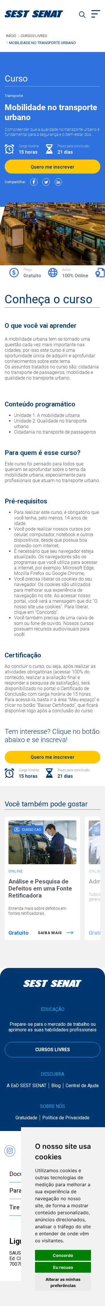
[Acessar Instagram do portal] (10, 1148)
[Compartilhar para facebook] (34, 182)
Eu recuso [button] (63, 1267)
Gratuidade (26, 1117)
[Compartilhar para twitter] (46, 182)
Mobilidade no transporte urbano (42, 43)
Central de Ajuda (82, 1085)
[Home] (41, 13)
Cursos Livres (34, 36)
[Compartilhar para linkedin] (58, 182)
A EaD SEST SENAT (26, 1085)
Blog (56, 1085)
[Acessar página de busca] (82, 15)
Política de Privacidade (66, 1117)
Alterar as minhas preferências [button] (63, 1282)
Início (11, 36)
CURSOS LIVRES (52, 1049)
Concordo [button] (63, 1255)
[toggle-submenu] (95, 14)
